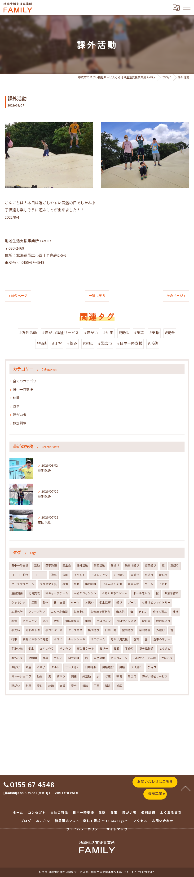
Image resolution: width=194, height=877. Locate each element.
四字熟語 (51, 565)
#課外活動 (28, 333)
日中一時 (110, 630)
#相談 (41, 344)
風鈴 (116, 649)
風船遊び (108, 667)
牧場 (57, 621)
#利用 (108, 333)
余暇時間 (144, 630)
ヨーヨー (39, 575)
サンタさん (72, 667)
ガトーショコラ (21, 676)
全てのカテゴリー (26, 381)
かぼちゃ (167, 658)
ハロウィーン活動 (144, 658)
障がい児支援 (119, 639)
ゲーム (149, 584)
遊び (119, 602)
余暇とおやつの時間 (35, 639)
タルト (55, 667)
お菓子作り (171, 593)
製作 (45, 602)
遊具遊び (150, 565)
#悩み (72, 344)
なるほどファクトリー (156, 602)
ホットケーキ (76, 639)
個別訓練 (19, 423)
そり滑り (119, 575)
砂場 (119, 676)
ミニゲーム (98, 639)
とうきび (165, 649)
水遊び (149, 575)
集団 (88, 621)
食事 (16, 406)
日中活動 (91, 667)
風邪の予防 (33, 630)
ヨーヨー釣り (19, 575)
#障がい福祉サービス (60, 333)
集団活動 (99, 565)
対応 (119, 686)
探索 (34, 602)
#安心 (124, 333)
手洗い (15, 630)
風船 (122, 667)
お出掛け (79, 612)
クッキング (18, 602)
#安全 (170, 333)
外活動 (86, 676)
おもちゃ (17, 658)
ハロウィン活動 (126, 621)
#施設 (139, 333)
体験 (16, 398)
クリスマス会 (48, 584)
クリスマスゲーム (22, 584)
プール (132, 602)
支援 (62, 686)
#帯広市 (105, 344)
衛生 (31, 649)
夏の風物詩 (146, 649)
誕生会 (66, 565)
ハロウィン (104, 621)
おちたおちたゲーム (115, 593)
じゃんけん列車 (112, 584)
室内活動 (133, 584)
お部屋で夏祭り (100, 612)
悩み (108, 686)
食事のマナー (161, 639)
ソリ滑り (136, 667)
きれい (143, 612)
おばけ (15, 667)
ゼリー (104, 649)
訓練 (74, 676)
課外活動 (82, 565)
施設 (51, 686)
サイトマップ (117, 829)
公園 (65, 575)
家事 (45, 658)
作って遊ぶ (160, 612)
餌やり (61, 676)
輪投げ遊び (132, 565)
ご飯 (108, 676)
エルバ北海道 (59, 612)
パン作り (65, 649)
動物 (40, 676)
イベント (79, 575)
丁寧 (96, 686)
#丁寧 (57, 344)
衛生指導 (105, 602)
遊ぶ (45, 621)
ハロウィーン (119, 658)
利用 (28, 686)
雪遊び (135, 575)
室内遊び (127, 630)
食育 (136, 639)
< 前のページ (18, 295)
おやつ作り (47, 649)
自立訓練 (73, 658)
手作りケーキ (53, 630)
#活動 (153, 344)
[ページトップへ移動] (185, 788)
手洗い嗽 (17, 649)
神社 (175, 612)
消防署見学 (72, 621)
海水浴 (120, 612)
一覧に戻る (97, 295)
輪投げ (115, 565)
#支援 (154, 333)
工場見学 (17, 612)
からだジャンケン (85, 593)
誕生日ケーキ (85, 649)
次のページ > (176, 295)
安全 (74, 686)
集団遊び (93, 630)
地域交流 (34, 593)
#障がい (91, 333)
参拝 (14, 621)
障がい (15, 686)
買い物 (163, 575)
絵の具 (146, 621)
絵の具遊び (163, 621)
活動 (37, 565)
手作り (129, 649)
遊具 (54, 575)
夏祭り (174, 565)
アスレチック (99, 575)
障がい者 (19, 415)
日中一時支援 (23, 389)
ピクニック (30, 621)
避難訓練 (17, 593)
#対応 (88, 344)
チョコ (152, 667)
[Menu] (186, 7)
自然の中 (99, 658)
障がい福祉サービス (155, 676)
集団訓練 (91, 584)
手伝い (58, 658)
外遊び (160, 630)
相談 (85, 686)
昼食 (65, 584)
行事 (14, 639)
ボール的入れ (141, 593)
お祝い (89, 602)
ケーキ (75, 602)
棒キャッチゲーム (56, 593)
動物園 (32, 658)
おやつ (58, 639)
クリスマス (75, 630)
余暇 (76, 584)
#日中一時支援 (129, 344)
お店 (28, 667)
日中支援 (59, 602)
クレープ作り (36, 612)
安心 (40, 686)
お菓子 (41, 667)
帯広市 (132, 676)
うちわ (163, 584)
